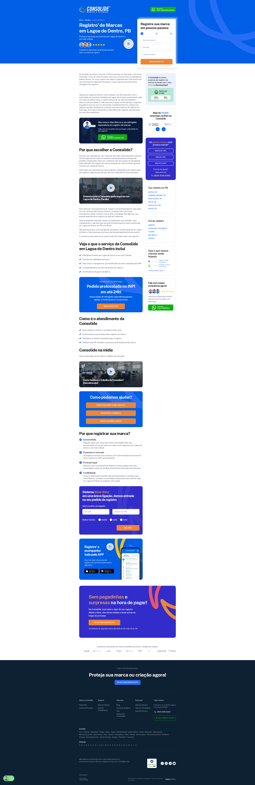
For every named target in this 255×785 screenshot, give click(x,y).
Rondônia (165, 734)
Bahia (108, 732)
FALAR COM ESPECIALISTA (104, 622)
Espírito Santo (133, 732)
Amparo (151, 225)
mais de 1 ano (161, 157)
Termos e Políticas (17, 769)
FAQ (118, 711)
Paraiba (111, 734)
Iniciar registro (156, 62)
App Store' (91, 571)
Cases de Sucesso (86, 708)
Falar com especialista (127, 682)
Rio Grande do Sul (92, 737)
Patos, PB (152, 202)
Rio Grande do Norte (154, 734)
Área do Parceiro (141, 711)
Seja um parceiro (141, 705)
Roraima (82, 737)
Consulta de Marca (123, 708)
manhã (104, 520)
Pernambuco (119, 734)
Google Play (107, 571)
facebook (162, 763)
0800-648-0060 (163, 712)
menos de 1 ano (160, 151)
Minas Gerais (157, 732)
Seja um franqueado (142, 708)
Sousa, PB (152, 209)
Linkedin (170, 763)
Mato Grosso (98, 734)
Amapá (101, 732)
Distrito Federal (121, 732)
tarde (115, 520)
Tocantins (130, 737)
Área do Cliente (103, 705)
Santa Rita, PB (154, 205)
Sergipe (114, 737)
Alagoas (87, 732)
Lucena (151, 232)
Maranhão (148, 732)
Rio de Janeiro (141, 734)
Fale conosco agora (166, 718)
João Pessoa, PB (155, 199)
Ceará (113, 732)
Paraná (132, 734)
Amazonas (94, 732)
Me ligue (128, 528)
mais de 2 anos (160, 163)
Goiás (142, 732)
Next (164, 129)
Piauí (127, 734)
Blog (118, 705)
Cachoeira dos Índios (157, 228)
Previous (158, 129)
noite (125, 520)
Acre (80, 732)
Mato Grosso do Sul (86, 734)
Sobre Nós (83, 705)
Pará (105, 734)
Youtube (174, 763)
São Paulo (122, 737)
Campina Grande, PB (157, 195)
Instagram (166, 763)
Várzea (151, 238)
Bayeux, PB (152, 192)
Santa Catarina (105, 737)
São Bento (152, 235)
